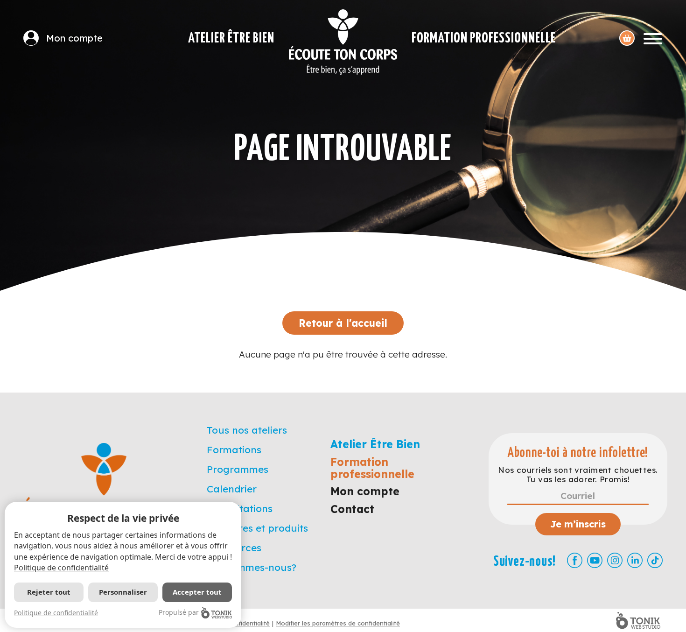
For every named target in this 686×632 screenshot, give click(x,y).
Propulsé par (179, 612)
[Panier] (627, 38)
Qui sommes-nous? (251, 567)
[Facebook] (574, 560)
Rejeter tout (48, 592)
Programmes (237, 469)
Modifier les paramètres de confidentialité (338, 623)
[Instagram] (615, 560)
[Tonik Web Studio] (638, 620)
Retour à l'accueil (343, 323)
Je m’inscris (578, 524)
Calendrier (232, 489)
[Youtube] (594, 560)
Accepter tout (197, 592)
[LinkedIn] (635, 560)
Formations (234, 449)
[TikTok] (655, 560)
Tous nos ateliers (247, 430)
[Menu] (652, 38)
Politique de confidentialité (61, 567)
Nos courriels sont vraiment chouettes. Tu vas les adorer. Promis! (578, 474)
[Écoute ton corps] (343, 42)
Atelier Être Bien (231, 38)
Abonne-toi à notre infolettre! (578, 453)
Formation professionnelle (484, 38)
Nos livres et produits (257, 528)
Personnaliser (123, 592)
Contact (352, 509)
